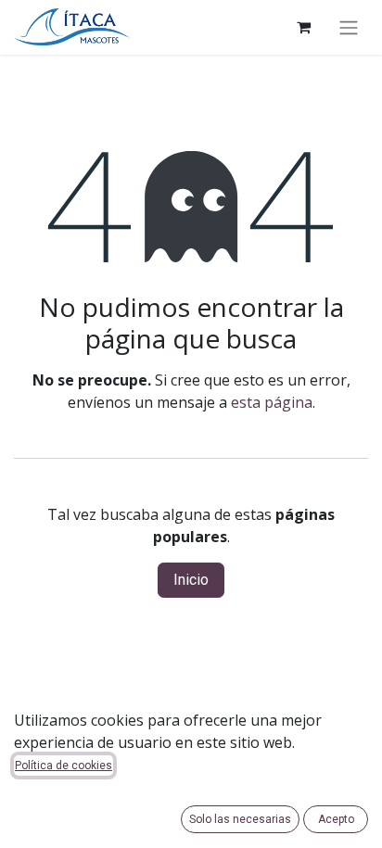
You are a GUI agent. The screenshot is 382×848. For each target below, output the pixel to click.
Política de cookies (63, 765)
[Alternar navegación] (348, 27)
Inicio (191, 580)
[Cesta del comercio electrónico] (303, 26)
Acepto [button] (336, 819)
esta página (271, 402)
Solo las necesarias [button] (240, 819)
